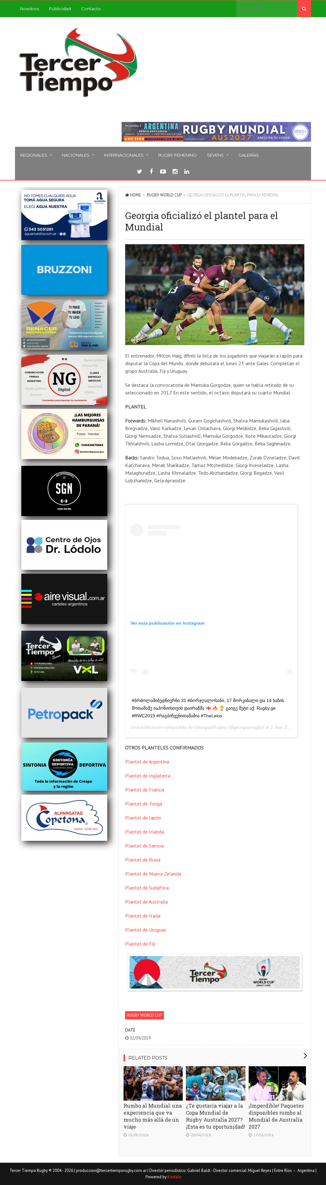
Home (135, 195)
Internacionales (124, 155)
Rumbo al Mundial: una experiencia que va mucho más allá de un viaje (153, 1116)
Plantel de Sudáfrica (147, 887)
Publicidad (60, 8)
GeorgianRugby (210, 727)
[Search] (304, 8)
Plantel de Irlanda (144, 831)
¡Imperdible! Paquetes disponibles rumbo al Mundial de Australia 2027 (276, 1116)
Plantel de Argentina (147, 761)
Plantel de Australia (146, 901)
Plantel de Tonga (143, 803)
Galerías (248, 155)
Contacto (91, 8)
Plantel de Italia (142, 915)
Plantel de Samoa (144, 845)
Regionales (33, 155)
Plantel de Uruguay (145, 929)
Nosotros (29, 8)
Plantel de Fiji (140, 943)
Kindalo (174, 1177)
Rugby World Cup (164, 195)
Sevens (215, 155)
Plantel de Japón (143, 817)
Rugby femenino (177, 155)
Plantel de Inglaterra (147, 775)
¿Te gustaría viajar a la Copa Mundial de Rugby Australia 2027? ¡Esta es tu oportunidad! (215, 1116)
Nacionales (75, 155)
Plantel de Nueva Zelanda (153, 873)
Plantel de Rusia (142, 859)
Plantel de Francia (144, 789)
